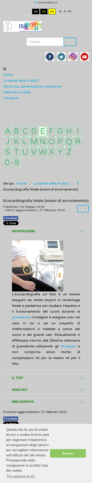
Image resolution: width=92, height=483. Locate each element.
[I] (77, 131)
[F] (51, 131)
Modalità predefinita (21, 11)
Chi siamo (11, 98)
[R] (77, 142)
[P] (60, 142)
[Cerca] (5, 104)
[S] (7, 152)
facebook (50, 56)
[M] (34, 142)
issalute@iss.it (48, 2)
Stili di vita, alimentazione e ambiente (32, 86)
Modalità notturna (28, 11)
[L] (25, 142)
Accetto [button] (68, 453)
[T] (16, 152)
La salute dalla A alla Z (21, 80)
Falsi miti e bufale (17, 92)
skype (84, 56)
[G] (60, 131)
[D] (34, 131)
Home (8, 75)
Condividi (10, 218)
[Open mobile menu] (4, 69)
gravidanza (21, 317)
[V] (34, 152)
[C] (25, 131)
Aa (36, 11)
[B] (16, 131)
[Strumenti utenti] (83, 208)
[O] (51, 142)
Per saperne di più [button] (21, 476)
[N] (42, 142)
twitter (61, 56)
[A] (7, 131)
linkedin (73, 56)
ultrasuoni (68, 346)
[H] (69, 131)
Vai (70, 41)
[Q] (69, 142)
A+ (70, 11)
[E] (42, 131)
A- (60, 11)
